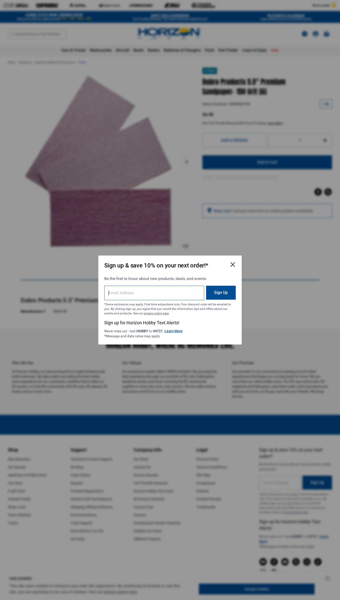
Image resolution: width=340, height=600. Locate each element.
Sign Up (221, 292)
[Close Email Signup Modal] (233, 264)
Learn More (174, 331)
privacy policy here (156, 313)
